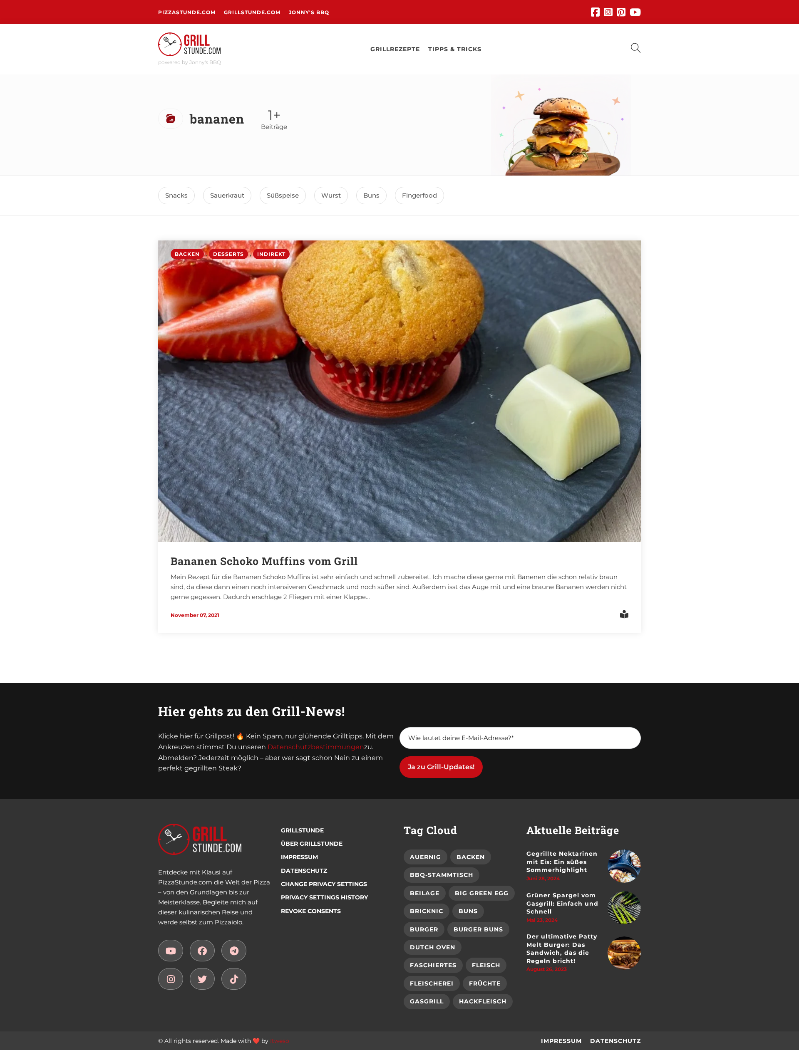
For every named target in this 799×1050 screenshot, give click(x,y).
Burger (424, 929)
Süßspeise (283, 195)
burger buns (478, 929)
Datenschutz (304, 870)
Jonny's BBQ (309, 12)
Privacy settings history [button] (324, 897)
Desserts (228, 254)
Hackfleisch (482, 1001)
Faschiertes (433, 965)
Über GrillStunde (311, 843)
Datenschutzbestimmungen (316, 747)
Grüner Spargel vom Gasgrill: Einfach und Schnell (562, 903)
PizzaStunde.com (187, 12)
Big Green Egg (482, 893)
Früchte (485, 983)
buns (371, 195)
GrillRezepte (395, 49)
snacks (176, 195)
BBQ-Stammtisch (441, 875)
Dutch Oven (432, 947)
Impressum (299, 857)
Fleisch (486, 965)
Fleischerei (432, 983)
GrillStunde (302, 830)
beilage (424, 893)
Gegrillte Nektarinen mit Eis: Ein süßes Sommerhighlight (562, 862)
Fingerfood (419, 195)
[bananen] (171, 950)
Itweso (279, 1041)
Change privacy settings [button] (324, 884)
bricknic (426, 911)
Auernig (425, 857)
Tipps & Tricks (454, 49)
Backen (187, 254)
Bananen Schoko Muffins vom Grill (264, 561)
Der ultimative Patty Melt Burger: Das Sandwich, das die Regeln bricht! (561, 949)
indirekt (271, 254)
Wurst (331, 195)
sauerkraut (227, 195)
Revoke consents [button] (311, 911)
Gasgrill (427, 1001)
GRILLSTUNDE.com (252, 12)
